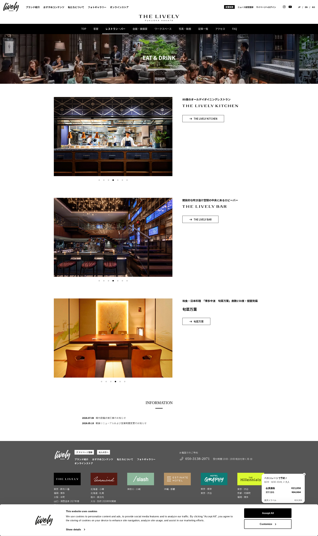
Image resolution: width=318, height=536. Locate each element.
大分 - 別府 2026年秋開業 (103, 501)
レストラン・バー (115, 28)
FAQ (234, 28)
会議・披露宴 (139, 28)
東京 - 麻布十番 (62, 489)
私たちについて (76, 7)
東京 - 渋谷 (206, 493)
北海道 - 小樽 (97, 489)
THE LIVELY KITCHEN (205, 118)
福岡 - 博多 (59, 493)
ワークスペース (163, 28)
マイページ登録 (85, 452)
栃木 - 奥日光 (97, 497)
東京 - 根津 (206, 488)
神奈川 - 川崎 (134, 489)
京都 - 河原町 (244, 493)
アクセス (220, 28)
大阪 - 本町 (59, 497)
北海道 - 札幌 (97, 493)
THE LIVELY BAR (203, 219)
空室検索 (229, 6)
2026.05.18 (88, 423)
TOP (83, 28)
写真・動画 (185, 28)
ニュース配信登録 (245, 7)
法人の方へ (103, 452)
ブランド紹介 (33, 7)
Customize (266, 523)
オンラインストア (119, 7)
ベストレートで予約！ (276, 478)
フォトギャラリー (97, 7)
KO (313, 7)
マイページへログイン (266, 7)
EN (306, 7)
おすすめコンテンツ (53, 7)
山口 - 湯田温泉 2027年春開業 (66, 503)
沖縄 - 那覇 (169, 489)
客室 (95, 28)
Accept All (268, 513)
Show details (73, 529)
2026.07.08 (88, 417)
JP (299, 7)
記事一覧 (203, 28)
